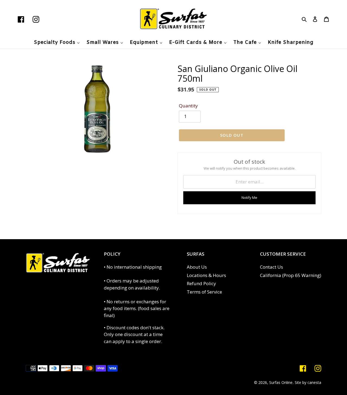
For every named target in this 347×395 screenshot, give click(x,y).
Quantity (188, 106)
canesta (314, 382)
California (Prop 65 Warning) (290, 275)
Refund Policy (201, 283)
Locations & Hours (206, 275)
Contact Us (271, 267)
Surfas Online (281, 382)
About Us (197, 267)
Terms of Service (204, 292)
